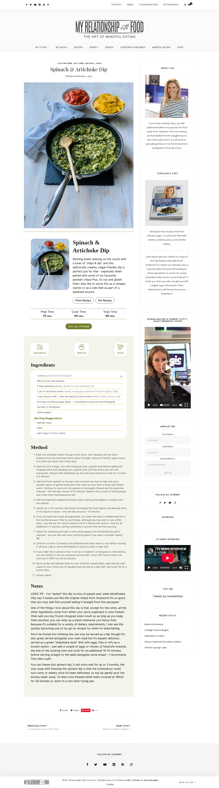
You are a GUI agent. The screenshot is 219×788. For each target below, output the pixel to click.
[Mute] (181, 405)
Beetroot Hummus (154, 624)
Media (130, 4)
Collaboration (148, 4)
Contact (116, 4)
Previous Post (43, 727)
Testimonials (171, 4)
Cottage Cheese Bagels (157, 630)
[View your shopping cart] (189, 4)
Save (87, 710)
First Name (167, 434)
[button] (121, 376)
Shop (180, 47)
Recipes (78, 47)
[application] (168, 367)
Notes (120, 352)
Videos (109, 47)
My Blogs (61, 47)
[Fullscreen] (186, 405)
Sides (99, 63)
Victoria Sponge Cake (156, 647)
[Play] (149, 405)
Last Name (167, 446)
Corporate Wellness (132, 47)
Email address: (167, 458)
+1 (96, 710)
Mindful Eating (161, 47)
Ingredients (39, 352)
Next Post (116, 727)
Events (94, 47)
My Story (41, 47)
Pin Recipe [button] (105, 300)
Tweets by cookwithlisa (168, 596)
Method (81, 352)
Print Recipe (83, 300)
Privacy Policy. (124, 780)
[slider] (165, 405)
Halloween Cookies (155, 635)
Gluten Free (65, 63)
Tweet (76, 710)
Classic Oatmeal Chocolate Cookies (163, 641)
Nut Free (79, 63)
